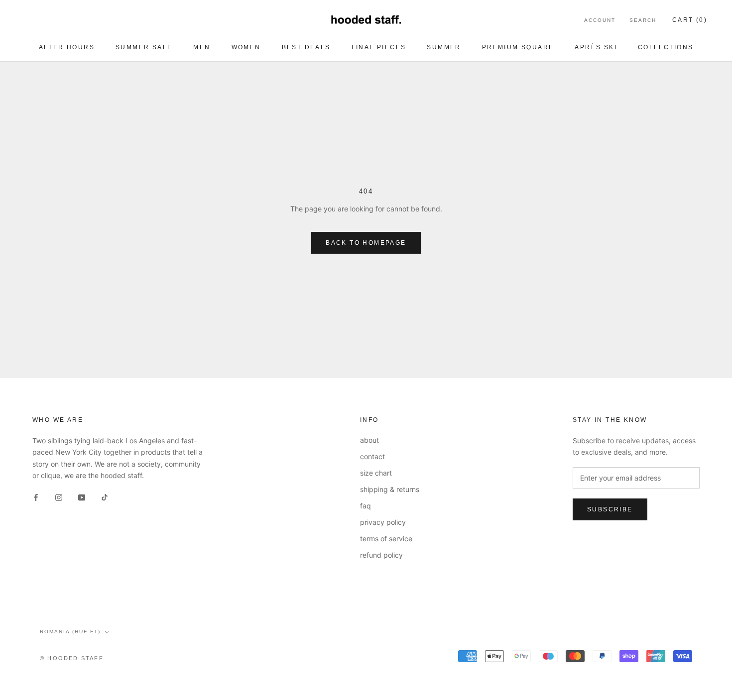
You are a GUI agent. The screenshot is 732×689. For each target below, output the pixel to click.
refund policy (381, 555)
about (369, 440)
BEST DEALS (306, 47)
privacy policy (383, 522)
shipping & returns (389, 489)
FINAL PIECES (379, 47)
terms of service (386, 538)
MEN (201, 47)
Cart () (689, 19)
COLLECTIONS (665, 47)
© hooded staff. (73, 658)
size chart (376, 473)
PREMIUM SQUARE (518, 47)
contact (372, 456)
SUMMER (444, 47)
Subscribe (610, 509)
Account (599, 20)
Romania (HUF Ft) (70, 631)
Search (642, 20)
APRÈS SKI (596, 47)
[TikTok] (104, 496)
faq (365, 505)
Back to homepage (366, 242)
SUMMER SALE (144, 47)
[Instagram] (58, 496)
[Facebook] (35, 496)
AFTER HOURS (67, 47)
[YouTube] (81, 496)
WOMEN (246, 47)
